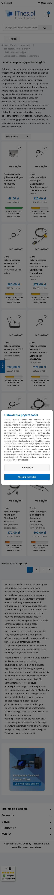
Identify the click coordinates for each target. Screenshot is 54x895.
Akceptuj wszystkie (27, 477)
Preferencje (27, 467)
